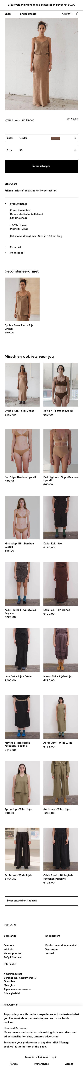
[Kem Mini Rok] (22, 584)
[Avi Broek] (60, 783)
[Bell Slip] (22, 451)
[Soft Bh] (60, 385)
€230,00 (49, 813)
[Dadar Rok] (60, 517)
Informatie (10, 964)
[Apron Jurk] (60, 716)
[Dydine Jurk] (22, 385)
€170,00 (49, 614)
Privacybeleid (12, 993)
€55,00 (9, 551)
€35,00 (9, 481)
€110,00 (10, 750)
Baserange (10, 936)
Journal (49, 954)
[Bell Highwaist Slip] (60, 451)
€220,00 (49, 680)
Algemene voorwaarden (17, 989)
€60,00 (48, 415)
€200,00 (10, 680)
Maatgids (9, 985)
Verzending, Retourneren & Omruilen (20, 980)
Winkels (8, 949)
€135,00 (49, 747)
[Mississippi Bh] (22, 517)
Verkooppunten (13, 954)
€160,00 (10, 415)
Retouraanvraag (13, 974)
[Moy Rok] (22, 716)
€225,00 (10, 617)
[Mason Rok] (60, 650)
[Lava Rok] (60, 584)
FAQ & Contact (12, 957)
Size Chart (11, 184)
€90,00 (9, 333)
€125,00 (49, 883)
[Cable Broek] (60, 849)
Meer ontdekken (22, 901)
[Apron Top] (22, 783)
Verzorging (51, 949)
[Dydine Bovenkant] (22, 299)
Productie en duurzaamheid (61, 946)
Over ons (9, 946)
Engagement (52, 936)
